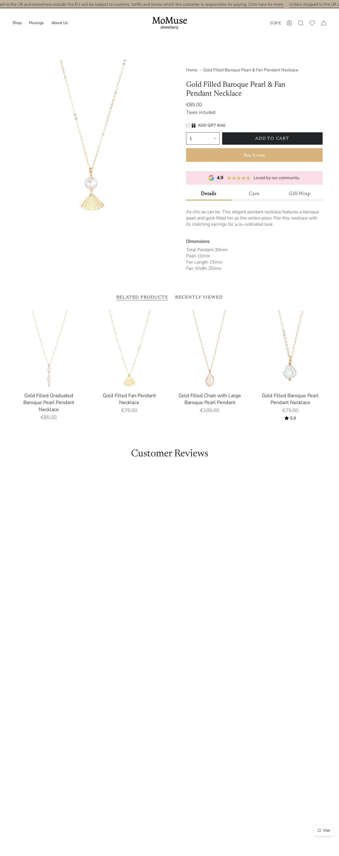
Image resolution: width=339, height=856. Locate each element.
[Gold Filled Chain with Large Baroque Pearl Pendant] (209, 350)
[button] (17, 23)
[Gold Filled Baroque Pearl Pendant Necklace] (290, 350)
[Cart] (323, 23)
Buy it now (254, 155)
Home (191, 70)
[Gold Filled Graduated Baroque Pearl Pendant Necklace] (48, 350)
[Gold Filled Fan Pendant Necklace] (129, 350)
